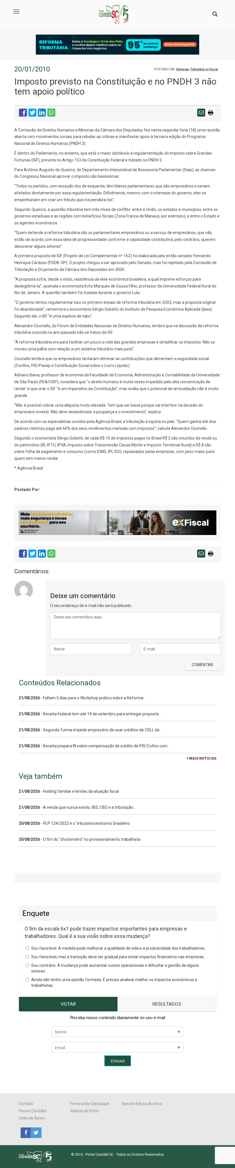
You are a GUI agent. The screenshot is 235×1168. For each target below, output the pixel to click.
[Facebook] (26, 1132)
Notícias (182, 69)
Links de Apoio (32, 1118)
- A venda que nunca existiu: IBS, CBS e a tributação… (77, 807)
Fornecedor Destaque (89, 1103)
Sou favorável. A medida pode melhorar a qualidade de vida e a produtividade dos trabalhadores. (118, 948)
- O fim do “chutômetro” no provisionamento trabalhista (79, 839)
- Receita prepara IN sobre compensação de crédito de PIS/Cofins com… (94, 746)
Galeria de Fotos (84, 1111)
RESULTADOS (166, 1004)
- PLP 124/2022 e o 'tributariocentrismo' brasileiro (74, 823)
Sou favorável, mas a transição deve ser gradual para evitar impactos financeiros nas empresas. (118, 957)
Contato (26, 1103)
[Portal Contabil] (38, 1156)
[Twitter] (35, 1132)
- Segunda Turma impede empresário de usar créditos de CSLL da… (90, 730)
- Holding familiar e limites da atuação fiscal (69, 791)
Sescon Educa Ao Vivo (142, 1103)
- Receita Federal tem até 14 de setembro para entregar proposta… (90, 714)
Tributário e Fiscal (204, 69)
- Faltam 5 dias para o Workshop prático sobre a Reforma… (82, 698)
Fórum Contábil (32, 1111)
